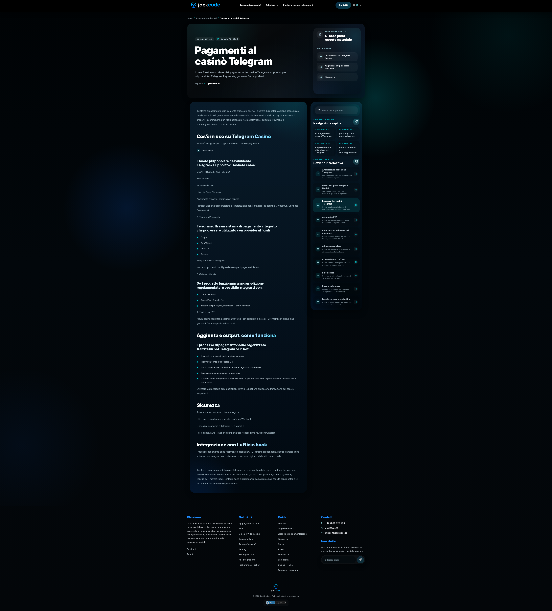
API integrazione (247, 559)
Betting (242, 549)
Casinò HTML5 (285, 565)
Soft (241, 528)
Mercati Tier (284, 554)
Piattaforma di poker (249, 565)
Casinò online (246, 539)
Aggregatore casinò (249, 523)
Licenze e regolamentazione (292, 534)
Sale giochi (283, 559)
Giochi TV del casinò (249, 534)
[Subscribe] (360, 559)
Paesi (281, 549)
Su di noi (191, 549)
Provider (282, 523)
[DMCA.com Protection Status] (276, 602)
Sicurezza (283, 539)
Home (190, 18)
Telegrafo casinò (247, 544)
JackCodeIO (331, 528)
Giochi (281, 544)
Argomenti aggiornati (206, 18)
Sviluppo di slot (246, 554)
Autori (190, 554)
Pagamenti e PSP (286, 528)
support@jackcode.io (336, 533)
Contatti (343, 5)
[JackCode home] (205, 5)
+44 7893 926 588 (335, 523)
